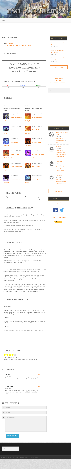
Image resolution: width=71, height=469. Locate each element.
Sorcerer (63, 140)
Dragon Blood (6, 170)
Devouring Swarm (16, 179)
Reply (39, 374)
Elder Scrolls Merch (58, 80)
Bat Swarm (6, 182)
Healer (64, 152)
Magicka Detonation (30, 157)
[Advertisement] (35, 28)
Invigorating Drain (16, 117)
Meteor (27, 182)
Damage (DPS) (10, 46)
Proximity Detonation (38, 154)
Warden (62, 156)
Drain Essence (7, 121)
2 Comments (10, 43)
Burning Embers (37, 117)
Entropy (5, 133)
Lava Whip (27, 133)
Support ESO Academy (58, 217)
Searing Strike (28, 121)
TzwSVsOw (59, 147)
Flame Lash (35, 130)
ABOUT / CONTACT (24, 457)
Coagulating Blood (16, 167)
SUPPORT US (34, 457)
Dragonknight (21, 46)
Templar (57, 142)
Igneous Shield (15, 154)
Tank (29, 46)
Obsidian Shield (7, 157)
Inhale (26, 170)
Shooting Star (36, 179)
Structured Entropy (16, 130)
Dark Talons (28, 145)
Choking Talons (36, 142)
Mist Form (6, 145)
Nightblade (58, 140)
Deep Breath (36, 167)
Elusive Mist (14, 142)
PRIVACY (15, 457)
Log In (59, 203)
